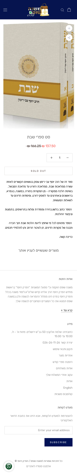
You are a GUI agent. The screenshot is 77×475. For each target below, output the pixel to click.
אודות (69, 381)
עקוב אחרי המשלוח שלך (59, 375)
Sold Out (38, 171)
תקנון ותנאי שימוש (63, 349)
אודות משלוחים (64, 368)
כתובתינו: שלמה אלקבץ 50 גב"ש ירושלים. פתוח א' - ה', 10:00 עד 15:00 (42, 334)
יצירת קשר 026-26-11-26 (58, 342)
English (68, 387)
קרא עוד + (67, 310)
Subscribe (58, 442)
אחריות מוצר (66, 355)
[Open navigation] (5, 9)
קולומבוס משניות (63, 394)
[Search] (62, 9)
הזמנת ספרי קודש (63, 362)
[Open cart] (69, 10)
